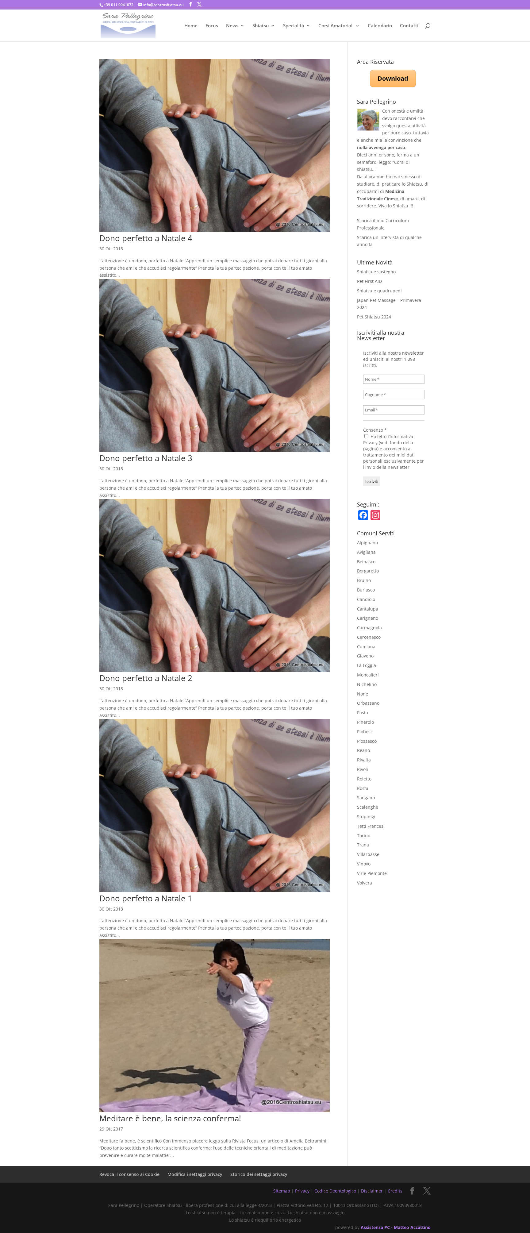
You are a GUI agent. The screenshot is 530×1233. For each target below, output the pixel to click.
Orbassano (368, 703)
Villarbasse (368, 854)
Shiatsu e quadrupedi (379, 291)
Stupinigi (366, 816)
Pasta (362, 712)
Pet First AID (369, 281)
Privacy (302, 1191)
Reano (363, 750)
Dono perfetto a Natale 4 (145, 238)
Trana (363, 845)
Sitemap (281, 1191)
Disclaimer (372, 1191)
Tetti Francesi (371, 826)
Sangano (366, 797)
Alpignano (367, 542)
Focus (211, 26)
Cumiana (366, 646)
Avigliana (366, 552)
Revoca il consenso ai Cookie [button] (129, 1174)
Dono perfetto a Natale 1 (145, 898)
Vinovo (364, 864)
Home (191, 26)
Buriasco (366, 590)
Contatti (409, 26)
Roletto (364, 779)
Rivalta (364, 760)
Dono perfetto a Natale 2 (145, 678)
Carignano (367, 618)
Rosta (362, 788)
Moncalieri (368, 675)
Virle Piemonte (372, 873)
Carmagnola (369, 627)
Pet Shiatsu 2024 (374, 317)
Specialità (293, 26)
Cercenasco (369, 637)
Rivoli (362, 769)
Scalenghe (367, 807)
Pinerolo (365, 722)
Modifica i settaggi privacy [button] (194, 1174)
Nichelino (367, 684)
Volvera (364, 883)
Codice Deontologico (335, 1191)
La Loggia (366, 665)
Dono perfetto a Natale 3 (145, 458)
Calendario (380, 26)
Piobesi (364, 731)
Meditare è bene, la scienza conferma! (170, 1118)
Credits (395, 1191)
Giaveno (365, 656)
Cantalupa (367, 609)
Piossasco (367, 741)
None (362, 694)
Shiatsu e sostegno (376, 272)
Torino (363, 835)
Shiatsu (260, 26)
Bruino (364, 580)
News (232, 26)
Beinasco (366, 561)
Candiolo (366, 599)
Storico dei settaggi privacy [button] (258, 1174)
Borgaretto (368, 571)
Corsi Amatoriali (336, 26)
